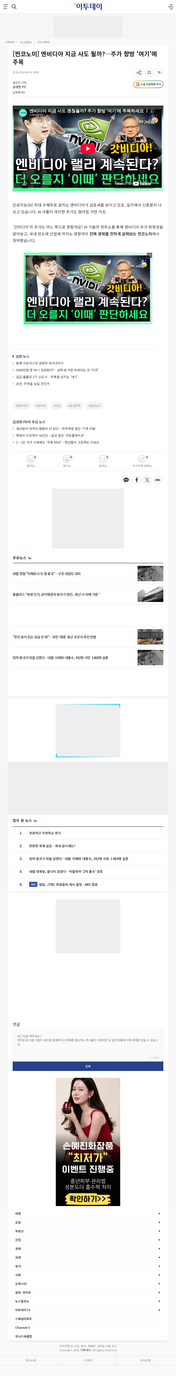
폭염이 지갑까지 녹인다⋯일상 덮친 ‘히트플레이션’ (50, 435)
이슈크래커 (43, 42)
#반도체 (40, 406)
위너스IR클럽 (23, 1336)
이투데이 (10, 42)
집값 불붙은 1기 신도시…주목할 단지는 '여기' (47, 377)
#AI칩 (57, 406)
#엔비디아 (22, 406)
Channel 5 (22, 1327)
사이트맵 (145, 1360)
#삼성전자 (74, 406)
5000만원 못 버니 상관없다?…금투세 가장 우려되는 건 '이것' (57, 370)
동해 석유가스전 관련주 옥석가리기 (40, 363)
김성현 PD (19, 87)
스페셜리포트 (23, 1319)
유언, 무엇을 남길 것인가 (33, 383)
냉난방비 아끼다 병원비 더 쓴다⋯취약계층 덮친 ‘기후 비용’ (56, 428)
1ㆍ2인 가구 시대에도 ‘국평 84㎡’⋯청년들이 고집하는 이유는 (57, 442)
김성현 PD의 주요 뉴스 (29, 421)
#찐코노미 (94, 406)
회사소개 (31, 1360)
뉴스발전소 (26, 42)
